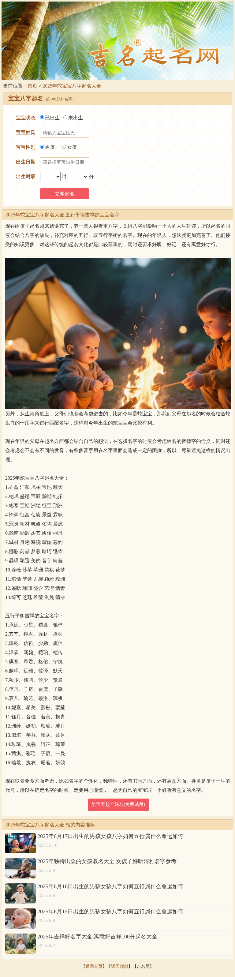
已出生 (52, 117)
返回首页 (94, 966)
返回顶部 (119, 966)
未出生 (75, 117)
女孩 (72, 147)
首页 (32, 85)
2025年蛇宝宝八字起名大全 (72, 85)
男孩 (50, 147)
